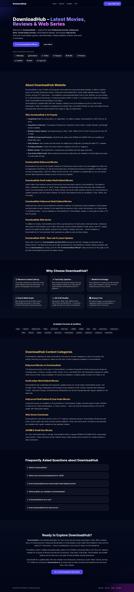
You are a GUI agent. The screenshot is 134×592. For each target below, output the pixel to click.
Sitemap (100, 588)
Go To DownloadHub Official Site (67, 572)
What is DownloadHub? (38, 468)
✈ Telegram (57, 56)
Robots (107, 588)
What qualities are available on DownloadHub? (47, 492)
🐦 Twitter (45, 56)
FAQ (76, 3)
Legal (113, 588)
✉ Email (29, 60)
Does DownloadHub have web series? (43, 508)
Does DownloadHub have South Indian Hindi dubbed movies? (52, 484)
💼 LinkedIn (18, 60)
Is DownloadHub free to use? (40, 500)
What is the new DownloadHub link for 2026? (46, 476)
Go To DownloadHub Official (26, 44)
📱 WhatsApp (19, 56)
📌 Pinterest (81, 56)
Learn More (47, 44)
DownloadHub (30, 90)
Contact (118, 588)
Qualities (69, 3)
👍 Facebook (32, 56)
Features (61, 3)
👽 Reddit (69, 56)
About (54, 3)
